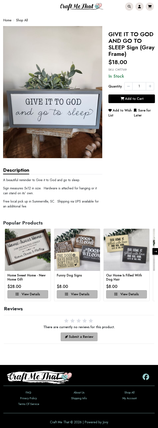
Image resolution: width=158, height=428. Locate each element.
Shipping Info (79, 398)
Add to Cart (134, 98)
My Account (129, 398)
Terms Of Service (28, 404)
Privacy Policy (28, 398)
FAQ (28, 392)
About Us (79, 392)
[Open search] (129, 6)
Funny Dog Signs (69, 275)
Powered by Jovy (96, 422)
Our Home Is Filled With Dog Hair (124, 277)
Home (7, 20)
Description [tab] (16, 170)
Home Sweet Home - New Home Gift (26, 277)
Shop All (22, 20)
